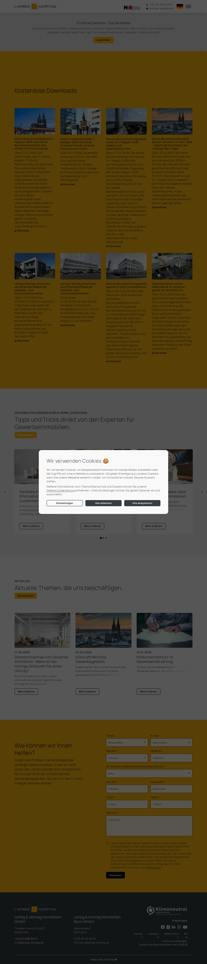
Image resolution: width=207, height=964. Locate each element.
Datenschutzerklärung (61, 490)
